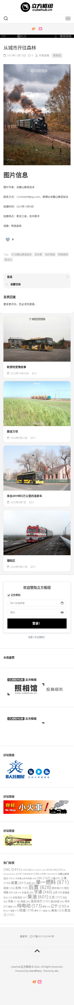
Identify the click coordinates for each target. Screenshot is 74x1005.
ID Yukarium (29, 873)
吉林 (21, 888)
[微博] (33, 29)
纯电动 (29, 905)
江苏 (55, 897)
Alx (56, 970)
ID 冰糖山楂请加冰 (21, 254)
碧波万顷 (12, 431)
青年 (38, 911)
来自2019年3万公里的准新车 (24, 495)
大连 (17, 893)
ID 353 (26, 869)
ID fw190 (55, 869)
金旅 (14, 910)
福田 (12, 906)
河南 (14, 901)
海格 (25, 901)
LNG (43, 878)
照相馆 (57, 55)
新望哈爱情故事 (16, 367)
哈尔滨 (58, 888)
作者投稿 (44, 55)
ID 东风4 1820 (47, 874)
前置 (18, 883)
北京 (31, 883)
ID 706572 (39, 870)
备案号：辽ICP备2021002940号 (37, 936)
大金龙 (28, 892)
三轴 (55, 878)
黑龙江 (8, 259)
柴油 (38, 896)
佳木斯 (38, 254)
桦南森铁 (63, 254)
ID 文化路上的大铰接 (24, 878)
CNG (11, 869)
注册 (30, 637)
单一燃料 (52, 882)
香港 (47, 911)
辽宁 (58, 906)
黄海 (57, 910)
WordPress (35, 970)
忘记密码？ (40, 637)
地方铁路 (50, 254)
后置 (40, 887)
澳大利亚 (57, 901)
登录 (31, 304)
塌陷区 (11, 560)
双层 (9, 888)
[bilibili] (40, 29)
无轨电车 (20, 897)
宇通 (43, 892)
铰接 (26, 910)
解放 (46, 907)
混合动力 (40, 901)
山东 (57, 892)
